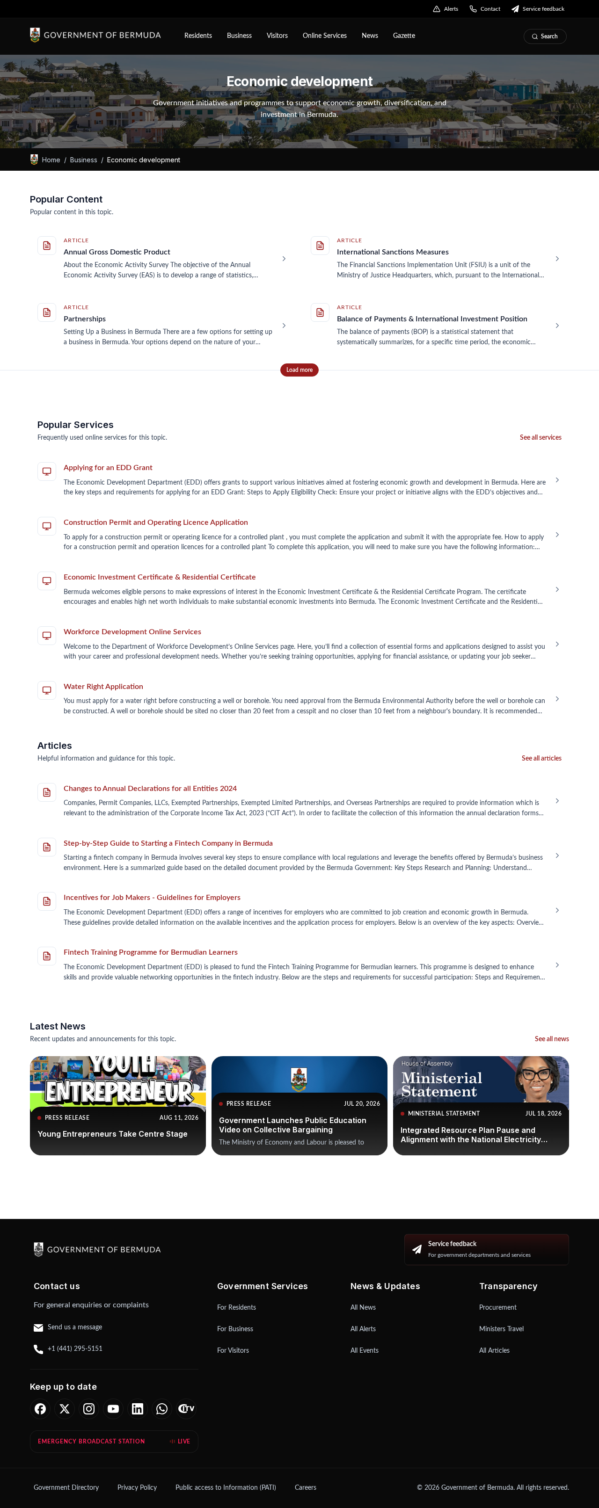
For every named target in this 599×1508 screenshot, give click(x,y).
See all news (552, 1039)
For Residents (236, 1308)
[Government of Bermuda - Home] (100, 35)
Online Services (325, 36)
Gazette (404, 36)
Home (51, 159)
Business (239, 36)
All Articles (494, 1351)
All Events (365, 1351)
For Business (235, 1329)
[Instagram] (89, 1409)
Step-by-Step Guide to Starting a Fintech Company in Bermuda (168, 843)
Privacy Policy (137, 1488)
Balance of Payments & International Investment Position (432, 319)
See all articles (542, 758)
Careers (305, 1488)
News (370, 36)
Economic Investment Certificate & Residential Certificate (160, 577)
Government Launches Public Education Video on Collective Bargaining (292, 1125)
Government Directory (66, 1488)
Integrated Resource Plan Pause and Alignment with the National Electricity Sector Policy (471, 1139)
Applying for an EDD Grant (108, 467)
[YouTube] (113, 1409)
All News (363, 1308)
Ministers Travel (501, 1329)
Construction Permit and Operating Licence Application (156, 522)
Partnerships (85, 319)
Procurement (498, 1308)
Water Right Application (103, 686)
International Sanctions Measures (393, 252)
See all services (541, 438)
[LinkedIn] (137, 1409)
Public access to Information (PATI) (225, 1488)
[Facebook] (40, 1409)
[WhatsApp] (162, 1409)
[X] (64, 1409)
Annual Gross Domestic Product (117, 252)
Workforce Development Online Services (132, 632)
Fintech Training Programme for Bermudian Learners (151, 952)
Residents (198, 36)
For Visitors (233, 1351)
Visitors (277, 36)
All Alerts (363, 1329)
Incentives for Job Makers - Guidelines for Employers (152, 897)
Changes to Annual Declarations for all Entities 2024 (150, 788)
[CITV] (186, 1409)
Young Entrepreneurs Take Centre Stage (112, 1133)
